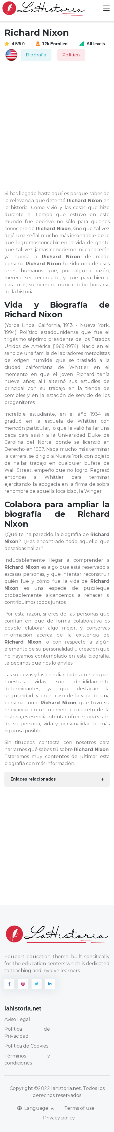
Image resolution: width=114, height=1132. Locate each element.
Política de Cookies (26, 1046)
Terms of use (79, 1108)
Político (71, 55)
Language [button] (36, 1108)
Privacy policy (59, 1118)
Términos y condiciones (27, 1059)
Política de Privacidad (27, 1032)
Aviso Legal (17, 1019)
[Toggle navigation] (106, 8)
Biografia (36, 55)
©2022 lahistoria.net (57, 1088)
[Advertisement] (57, 126)
